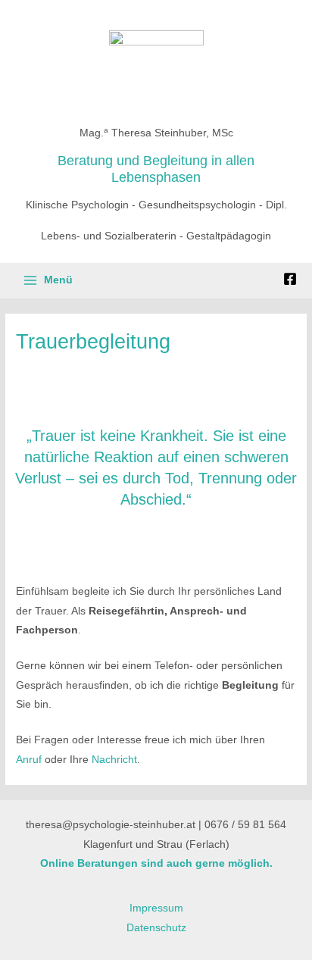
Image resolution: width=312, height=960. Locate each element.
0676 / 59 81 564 (245, 824)
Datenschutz (156, 927)
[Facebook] (290, 279)
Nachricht (114, 759)
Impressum (156, 908)
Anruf (29, 759)
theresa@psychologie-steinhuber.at (110, 824)
